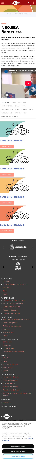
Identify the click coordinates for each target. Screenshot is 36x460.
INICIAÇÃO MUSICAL (20, 106)
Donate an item (8, 348)
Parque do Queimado (10, 310)
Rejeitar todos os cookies (18, 451)
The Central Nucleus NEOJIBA (14, 300)
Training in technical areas (12, 326)
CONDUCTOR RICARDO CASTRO (15, 284)
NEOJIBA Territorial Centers (13, 304)
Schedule (6, 358)
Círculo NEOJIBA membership (13, 352)
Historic (5, 336)
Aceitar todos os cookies (18, 446)
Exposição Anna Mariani (11, 313)
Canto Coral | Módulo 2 (12, 168)
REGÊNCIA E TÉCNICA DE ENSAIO (10, 116)
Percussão (18, 113)
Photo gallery (7, 368)
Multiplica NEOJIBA (7, 113)
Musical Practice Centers (11, 307)
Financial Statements (10, 380)
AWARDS (6, 288)
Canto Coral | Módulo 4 (12, 225)
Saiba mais (7, 146)
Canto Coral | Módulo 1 (11, 140)
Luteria (17, 109)
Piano (25, 113)
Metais (31, 109)
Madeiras (24, 109)
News (5, 361)
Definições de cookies (18, 456)
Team (5, 291)
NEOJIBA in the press (11, 364)
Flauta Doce (22, 102)
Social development (10, 323)
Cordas (13, 102)
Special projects (8, 332)
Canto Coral (5, 102)
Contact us (7, 403)
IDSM (5, 294)
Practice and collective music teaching (16, 319)
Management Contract (11, 377)
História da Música (7, 106)
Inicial (9, 14)
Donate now (7, 342)
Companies (7, 345)
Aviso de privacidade (10, 387)
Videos (5, 371)
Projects (6, 329)
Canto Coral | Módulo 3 (12, 196)
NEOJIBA (6, 281)
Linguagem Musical (7, 109)
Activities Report (9, 383)
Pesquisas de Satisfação (11, 390)
